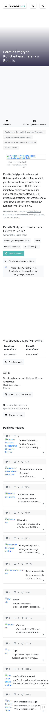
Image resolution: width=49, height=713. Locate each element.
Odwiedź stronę (14, 415)
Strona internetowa (12, 247)
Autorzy (9, 217)
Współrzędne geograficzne (17, 240)
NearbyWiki (15, 5)
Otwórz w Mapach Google (18, 394)
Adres (37, 240)
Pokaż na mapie (14, 253)
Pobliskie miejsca (31, 247)
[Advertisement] (24, 91)
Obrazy (16, 217)
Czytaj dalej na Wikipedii (23, 274)
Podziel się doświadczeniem (19, 260)
